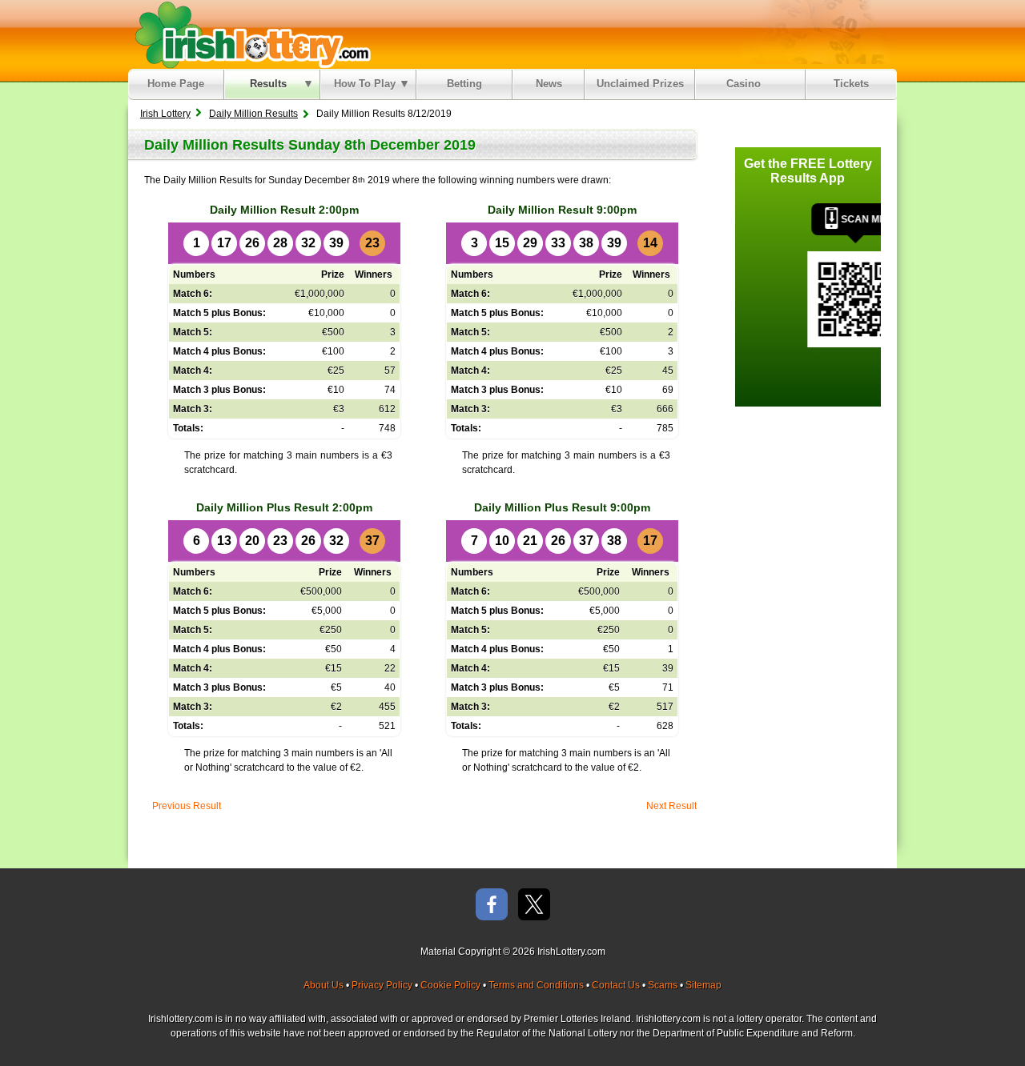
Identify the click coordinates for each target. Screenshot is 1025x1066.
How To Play (365, 84)
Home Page (175, 84)
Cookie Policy (450, 985)
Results (268, 84)
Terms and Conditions (536, 985)
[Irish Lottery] (250, 34)
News (549, 84)
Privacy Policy (382, 985)
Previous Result (186, 806)
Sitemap (703, 985)
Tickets (851, 84)
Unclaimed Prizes (640, 84)
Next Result (671, 806)
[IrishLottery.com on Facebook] (492, 905)
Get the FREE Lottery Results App (808, 171)
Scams (662, 985)
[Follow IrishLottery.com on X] (534, 905)
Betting (464, 84)
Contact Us (616, 985)
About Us (323, 985)
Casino (746, 84)
